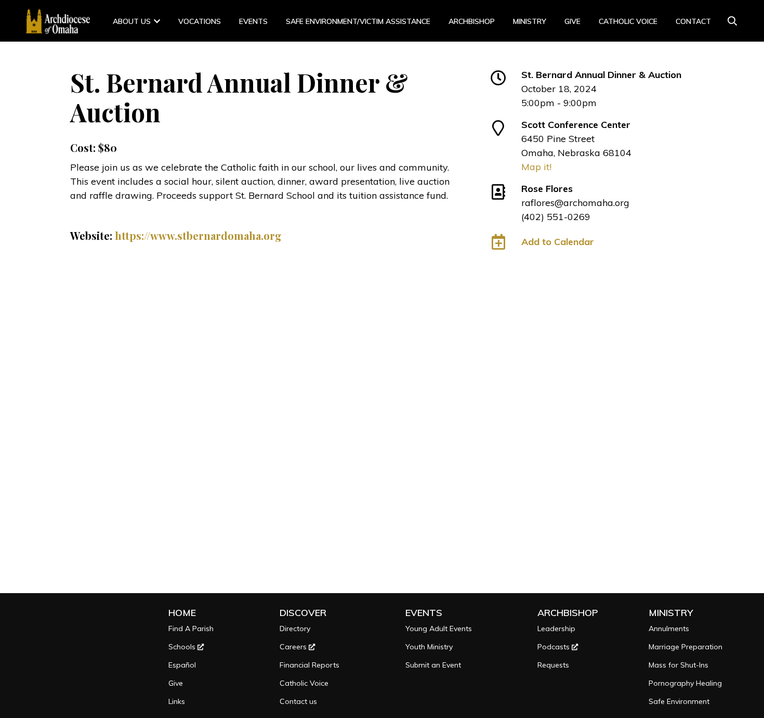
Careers (294, 646)
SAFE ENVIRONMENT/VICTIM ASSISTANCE (358, 21)
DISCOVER (303, 613)
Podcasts (554, 646)
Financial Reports (309, 665)
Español (182, 665)
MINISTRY (529, 21)
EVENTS (423, 613)
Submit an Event (433, 665)
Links (176, 701)
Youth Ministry (429, 646)
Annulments (669, 628)
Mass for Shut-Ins (678, 665)
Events (253, 21)
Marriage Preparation (685, 646)
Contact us (298, 701)
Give (572, 21)
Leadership (556, 628)
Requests (553, 665)
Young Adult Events (438, 628)
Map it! (536, 167)
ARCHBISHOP (472, 21)
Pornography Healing (685, 683)
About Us (132, 21)
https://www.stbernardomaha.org (198, 235)
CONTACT (693, 21)
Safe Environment (679, 701)
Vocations (199, 21)
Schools (182, 646)
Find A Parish (191, 628)
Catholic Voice (628, 21)
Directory (295, 628)
